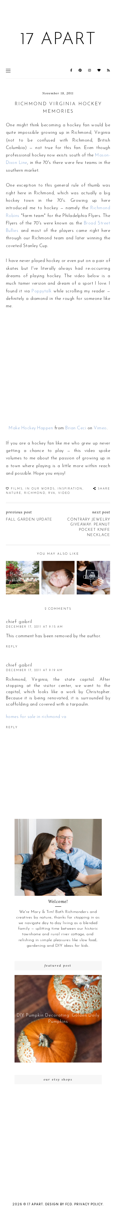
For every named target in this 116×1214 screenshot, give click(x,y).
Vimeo (100, 428)
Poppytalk (42, 291)
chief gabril (19, 622)
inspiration (70, 488)
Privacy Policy (88, 1204)
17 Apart (58, 39)
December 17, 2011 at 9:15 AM (34, 626)
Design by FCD (58, 1204)
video (64, 493)
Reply (12, 646)
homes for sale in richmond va (36, 717)
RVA (51, 493)
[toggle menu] (8, 70)
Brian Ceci (75, 428)
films (17, 488)
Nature (13, 493)
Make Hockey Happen (31, 428)
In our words (40, 488)
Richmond (34, 493)
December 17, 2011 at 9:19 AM (34, 670)
